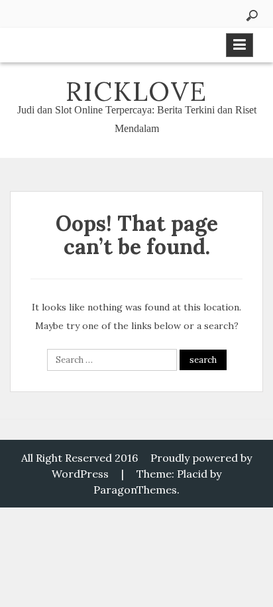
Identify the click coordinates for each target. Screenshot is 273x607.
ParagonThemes (135, 489)
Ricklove (136, 91)
